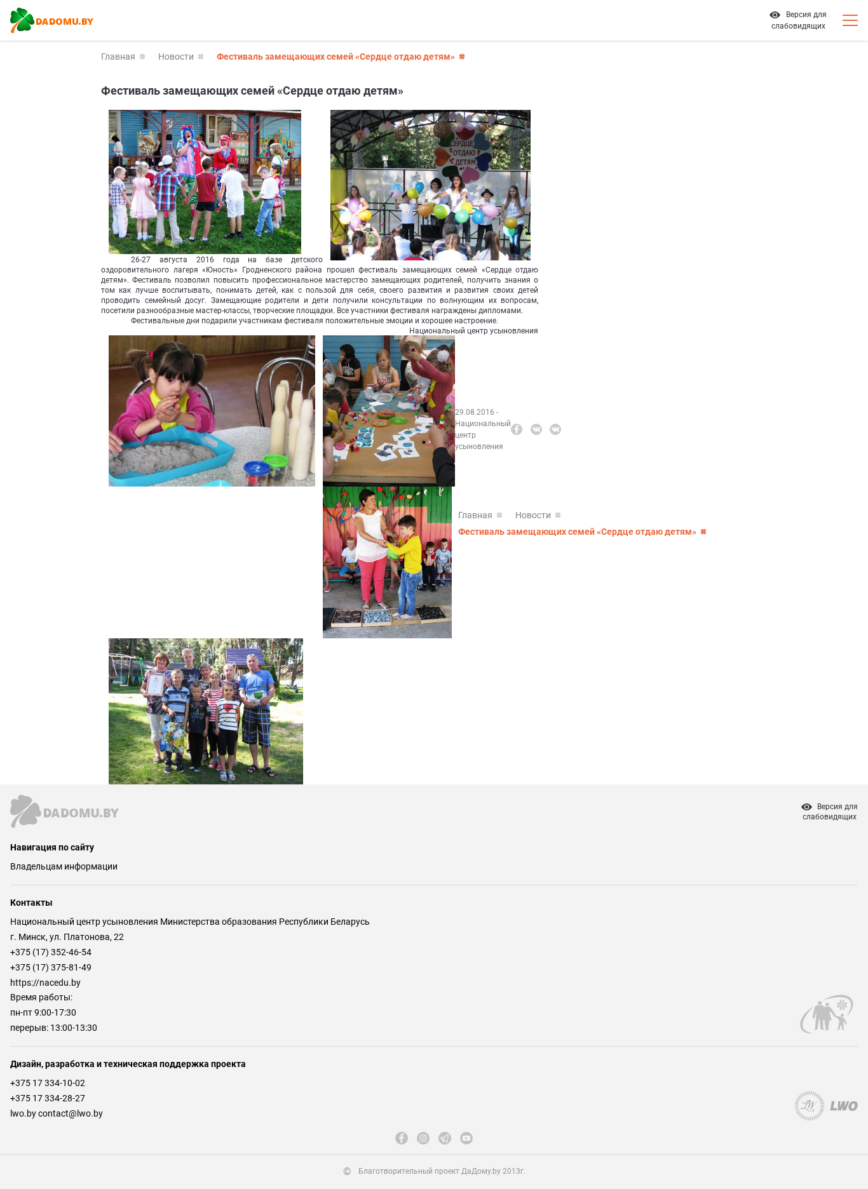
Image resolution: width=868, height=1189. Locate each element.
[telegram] (444, 1138)
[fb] (516, 429)
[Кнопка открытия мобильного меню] (850, 20)
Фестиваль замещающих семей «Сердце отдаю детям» (336, 56)
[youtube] (466, 1138)
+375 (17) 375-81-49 (51, 967)
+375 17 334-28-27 (47, 1098)
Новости (176, 56)
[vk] (536, 429)
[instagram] (423, 1138)
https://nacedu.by (45, 982)
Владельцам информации (64, 866)
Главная (118, 56)
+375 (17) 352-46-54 (51, 952)
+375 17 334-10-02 (47, 1083)
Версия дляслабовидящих (830, 811)
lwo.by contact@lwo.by (56, 1113)
